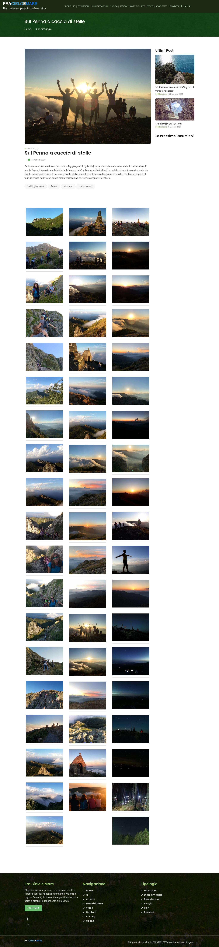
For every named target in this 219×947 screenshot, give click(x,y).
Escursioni (83, 6)
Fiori (146, 908)
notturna (68, 186)
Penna (54, 186)
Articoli (124, 6)
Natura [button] (113, 6)
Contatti (174, 6)
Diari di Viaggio (99, 6)
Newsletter (161, 6)
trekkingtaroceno (36, 186)
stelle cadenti (86, 186)
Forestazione (152, 899)
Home (68, 6)
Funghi (148, 903)
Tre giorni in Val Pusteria (168, 123)
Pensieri (149, 912)
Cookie (90, 921)
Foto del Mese (137, 6)
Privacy (90, 916)
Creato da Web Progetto (182, 942)
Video (150, 6)
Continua (33, 908)
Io (74, 6)
